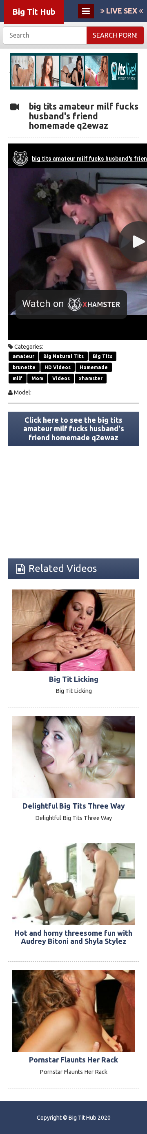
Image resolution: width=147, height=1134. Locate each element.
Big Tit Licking (73, 679)
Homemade (94, 367)
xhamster (90, 378)
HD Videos (58, 367)
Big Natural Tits (63, 356)
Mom (37, 378)
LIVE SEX (122, 11)
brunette (24, 367)
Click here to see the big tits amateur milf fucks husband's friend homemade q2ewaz (73, 428)
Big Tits (102, 356)
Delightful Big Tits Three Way (73, 806)
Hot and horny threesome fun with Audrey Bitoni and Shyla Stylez (73, 937)
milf (17, 378)
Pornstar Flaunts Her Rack (73, 1060)
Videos (61, 378)
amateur (23, 356)
